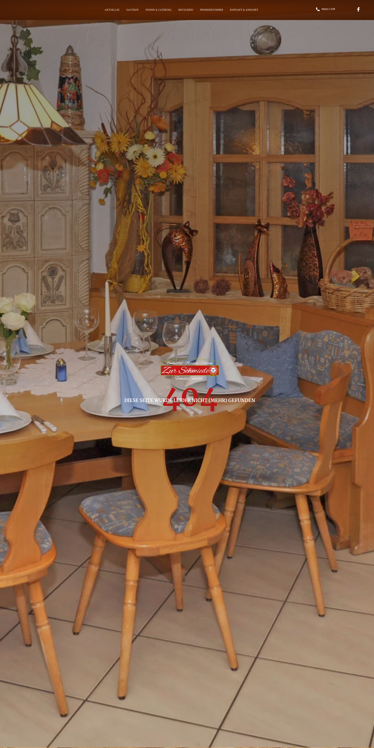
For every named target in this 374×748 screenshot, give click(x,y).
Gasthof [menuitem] (132, 10)
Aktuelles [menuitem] (112, 10)
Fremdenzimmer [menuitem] (211, 10)
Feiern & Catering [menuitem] (159, 10)
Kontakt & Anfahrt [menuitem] (244, 10)
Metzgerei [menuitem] (185, 10)
